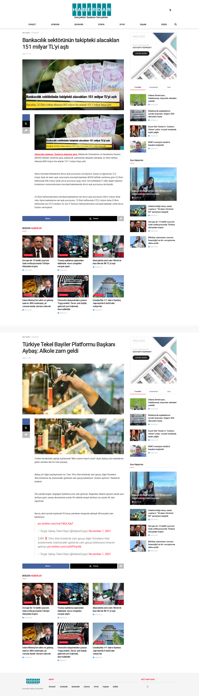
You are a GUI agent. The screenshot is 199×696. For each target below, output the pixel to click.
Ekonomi (35, 33)
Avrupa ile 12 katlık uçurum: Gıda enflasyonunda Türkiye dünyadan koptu (36, 263)
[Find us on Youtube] (175, 10)
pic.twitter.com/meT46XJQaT (55, 523)
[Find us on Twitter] (170, 10)
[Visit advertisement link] (153, 56)
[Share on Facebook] (26, 117)
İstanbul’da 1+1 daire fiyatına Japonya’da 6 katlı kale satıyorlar (107, 303)
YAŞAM (143, 24)
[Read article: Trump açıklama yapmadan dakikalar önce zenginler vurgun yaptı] (73, 246)
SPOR (122, 24)
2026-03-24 (63, 270)
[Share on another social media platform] (26, 130)
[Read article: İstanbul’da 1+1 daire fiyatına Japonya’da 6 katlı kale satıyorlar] (108, 286)
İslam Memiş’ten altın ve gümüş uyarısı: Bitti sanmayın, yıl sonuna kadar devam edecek (37, 303)
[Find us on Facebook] (165, 10)
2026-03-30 (28, 270)
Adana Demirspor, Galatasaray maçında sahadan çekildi (162, 98)
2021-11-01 (26, 54)
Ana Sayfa (26, 33)
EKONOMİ (78, 24)
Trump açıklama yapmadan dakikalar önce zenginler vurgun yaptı (71, 263)
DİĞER (164, 24)
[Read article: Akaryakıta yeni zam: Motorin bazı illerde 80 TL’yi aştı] (108, 246)
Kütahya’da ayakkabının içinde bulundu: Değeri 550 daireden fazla (161, 114)
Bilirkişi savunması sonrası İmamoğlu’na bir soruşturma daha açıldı (161, 240)
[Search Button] (175, 24)
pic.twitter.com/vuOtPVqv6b (64, 546)
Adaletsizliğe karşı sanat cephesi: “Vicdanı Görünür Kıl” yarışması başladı (161, 209)
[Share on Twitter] (26, 124)
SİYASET (32, 24)
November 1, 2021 (100, 531)
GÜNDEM (55, 24)
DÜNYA (101, 24)
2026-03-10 (63, 313)
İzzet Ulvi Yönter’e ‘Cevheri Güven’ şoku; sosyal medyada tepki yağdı (162, 129)
